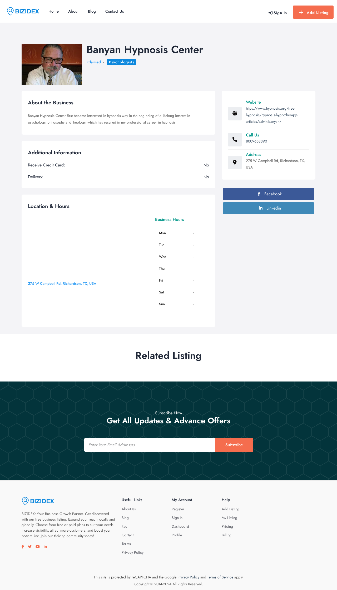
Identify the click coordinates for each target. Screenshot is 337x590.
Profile (177, 535)
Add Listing (318, 13)
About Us (129, 509)
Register (178, 509)
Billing (226, 535)
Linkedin (273, 208)
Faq (124, 526)
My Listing (229, 517)
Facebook (272, 194)
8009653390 (256, 141)
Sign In (177, 517)
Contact (127, 535)
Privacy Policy (132, 552)
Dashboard (180, 526)
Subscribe (234, 445)
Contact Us (114, 11)
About (73, 11)
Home (53, 11)
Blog (92, 11)
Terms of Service (220, 577)
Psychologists (121, 62)
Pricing (227, 526)
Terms (126, 543)
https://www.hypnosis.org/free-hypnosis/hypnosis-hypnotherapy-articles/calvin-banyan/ (272, 115)
